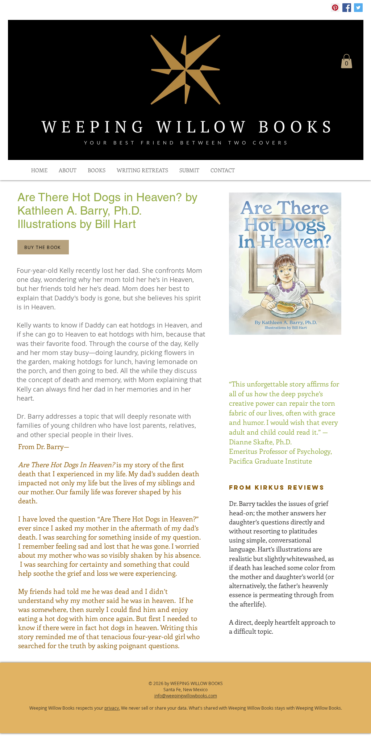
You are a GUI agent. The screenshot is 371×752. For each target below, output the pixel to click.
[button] (347, 61)
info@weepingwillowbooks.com (185, 695)
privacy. (112, 708)
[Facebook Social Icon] (346, 7)
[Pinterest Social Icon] (335, 7)
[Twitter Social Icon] (358, 7)
